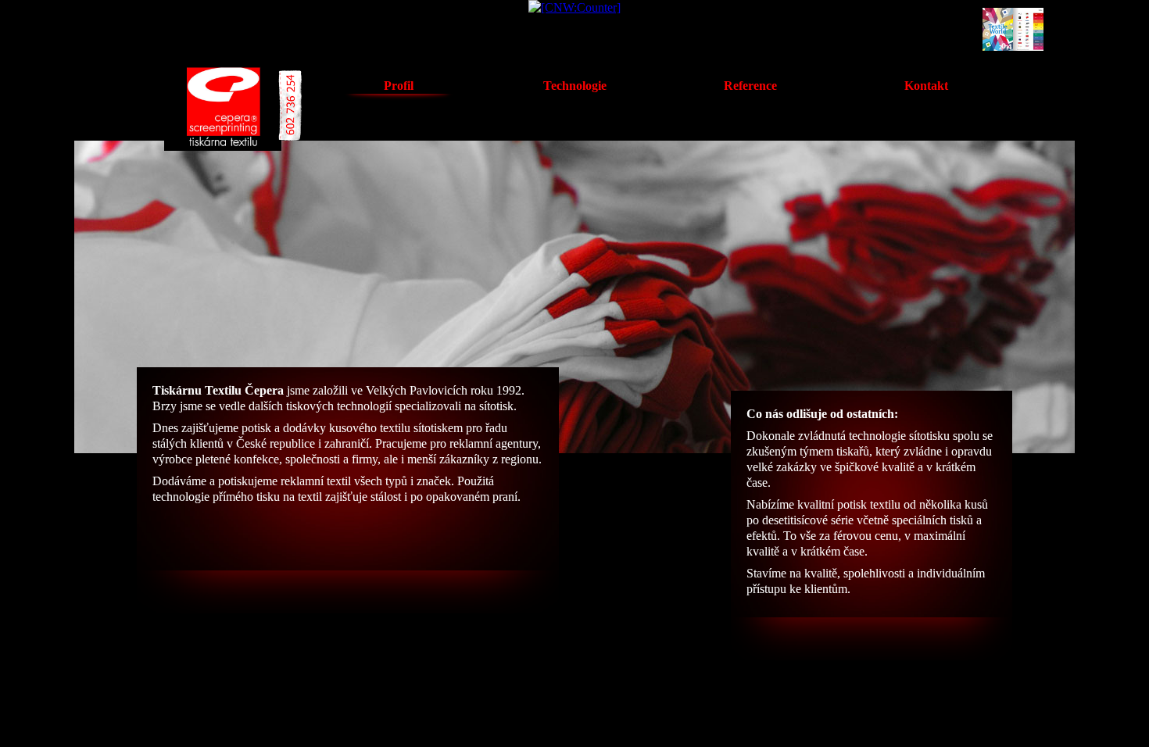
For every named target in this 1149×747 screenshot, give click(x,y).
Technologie (575, 85)
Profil (398, 85)
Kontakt (926, 85)
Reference (750, 85)
